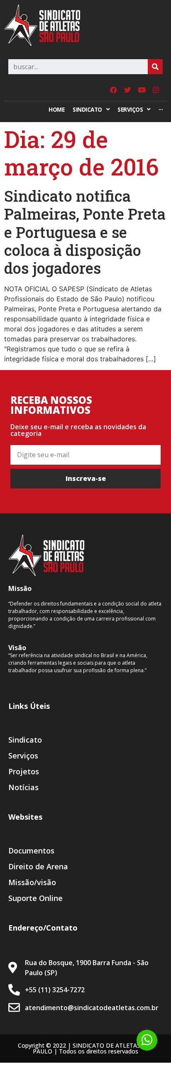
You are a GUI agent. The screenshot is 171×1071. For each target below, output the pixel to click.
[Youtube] (141, 90)
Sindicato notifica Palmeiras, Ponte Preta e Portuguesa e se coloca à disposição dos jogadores (85, 232)
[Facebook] (113, 90)
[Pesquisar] (155, 66)
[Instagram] (156, 90)
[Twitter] (127, 90)
